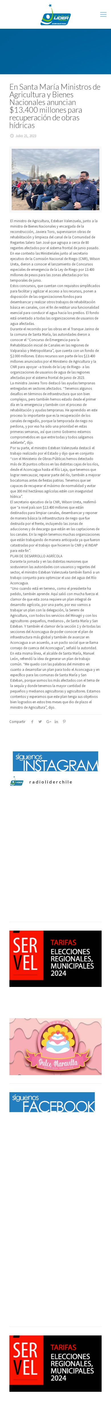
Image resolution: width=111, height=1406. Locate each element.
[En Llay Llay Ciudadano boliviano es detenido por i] (55, 821)
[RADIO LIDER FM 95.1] (55, 14)
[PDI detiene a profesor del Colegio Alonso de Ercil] (55, 873)
